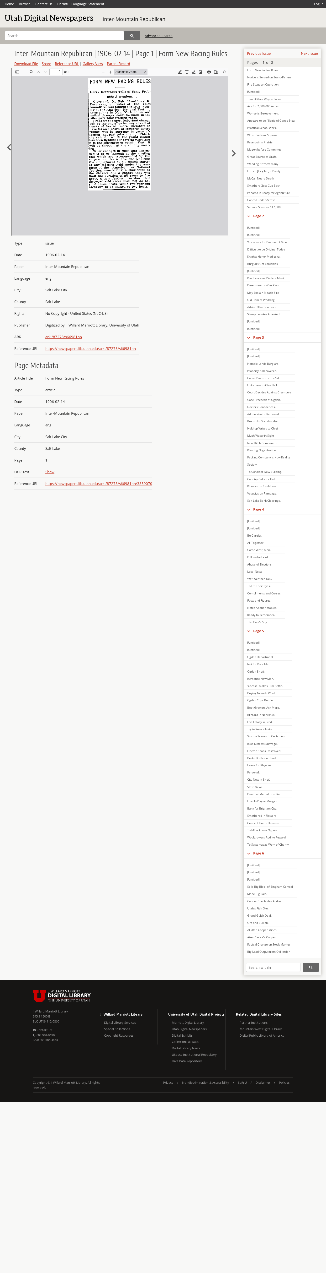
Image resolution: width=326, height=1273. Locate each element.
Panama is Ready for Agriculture (268, 193)
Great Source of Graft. (262, 157)
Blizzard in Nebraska (261, 715)
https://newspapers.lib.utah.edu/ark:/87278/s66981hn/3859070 (98, 483)
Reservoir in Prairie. (260, 142)
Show (49, 471)
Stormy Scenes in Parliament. (266, 736)
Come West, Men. (259, 550)
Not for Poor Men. (259, 664)
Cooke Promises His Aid (263, 378)
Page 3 (258, 337)
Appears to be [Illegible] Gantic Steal (271, 121)
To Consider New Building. (264, 472)
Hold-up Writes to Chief (262, 428)
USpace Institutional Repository (194, 1054)
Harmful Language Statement (80, 4)
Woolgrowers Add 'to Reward (266, 837)
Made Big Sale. (257, 894)
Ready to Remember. (261, 615)
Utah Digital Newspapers (189, 1029)
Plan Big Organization (261, 450)
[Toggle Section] (248, 216)
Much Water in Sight (260, 436)
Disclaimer (263, 1082)
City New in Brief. (258, 780)
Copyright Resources (118, 1035)
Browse (25, 4)
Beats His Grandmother (263, 421)
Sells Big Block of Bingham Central (270, 887)
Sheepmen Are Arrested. (263, 314)
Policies (284, 1082)
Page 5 (258, 631)
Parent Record (118, 63)
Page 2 (258, 216)
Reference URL (67, 63)
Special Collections (117, 1029)
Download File (26, 63)
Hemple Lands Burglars (263, 364)
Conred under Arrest (261, 200)
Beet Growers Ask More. (263, 708)
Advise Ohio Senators (261, 307)
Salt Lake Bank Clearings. (264, 501)
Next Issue (309, 53)
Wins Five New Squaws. (262, 135)
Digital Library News (186, 1048)
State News (254, 787)
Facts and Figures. (259, 600)
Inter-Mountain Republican (134, 19)
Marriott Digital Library (188, 1022)
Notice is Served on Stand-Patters (269, 77)
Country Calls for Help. (262, 479)
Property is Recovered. (262, 371)
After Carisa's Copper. (262, 937)
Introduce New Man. (260, 679)
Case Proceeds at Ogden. (264, 400)
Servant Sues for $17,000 (264, 207)
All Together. (255, 543)
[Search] (132, 35)
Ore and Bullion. (257, 923)
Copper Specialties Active (264, 901)
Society (252, 464)
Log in (319, 4)
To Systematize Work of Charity (268, 845)
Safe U (242, 1082)
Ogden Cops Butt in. (260, 700)
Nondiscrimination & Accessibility (205, 1082)
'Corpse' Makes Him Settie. (265, 686)
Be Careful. (254, 535)
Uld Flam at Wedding (261, 300)
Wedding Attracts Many (262, 164)
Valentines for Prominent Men (267, 242)
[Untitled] (253, 92)
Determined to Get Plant (263, 285)
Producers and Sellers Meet (265, 278)
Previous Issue (259, 53)
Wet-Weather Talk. (259, 579)
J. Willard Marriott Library (50, 1011)
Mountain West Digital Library (261, 1029)
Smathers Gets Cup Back (263, 186)
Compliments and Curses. (264, 593)
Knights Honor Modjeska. (263, 257)
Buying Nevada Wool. (261, 693)
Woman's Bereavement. (263, 113)
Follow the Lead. (257, 557)
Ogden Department (260, 657)
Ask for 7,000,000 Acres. (263, 106)
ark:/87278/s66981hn (63, 336)
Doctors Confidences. (261, 407)
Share (46, 63)
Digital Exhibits (182, 1035)
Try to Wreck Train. (259, 729)
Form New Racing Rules (262, 70)
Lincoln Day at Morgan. (262, 801)
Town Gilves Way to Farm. (264, 99)
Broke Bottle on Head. (261, 758)
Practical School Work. (262, 128)
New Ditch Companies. (262, 443)
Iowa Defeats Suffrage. (262, 744)
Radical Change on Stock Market (268, 944)
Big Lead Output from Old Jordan (268, 952)
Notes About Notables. (262, 608)
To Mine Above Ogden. (262, 830)
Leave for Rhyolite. (259, 765)
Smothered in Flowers (261, 816)
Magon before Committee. (264, 149)
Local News (254, 572)
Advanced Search (159, 35)
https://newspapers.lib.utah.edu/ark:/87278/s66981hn (90, 348)
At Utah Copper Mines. (262, 930)
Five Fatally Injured (259, 722)
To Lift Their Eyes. (259, 586)
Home (9, 4)
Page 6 (258, 853)
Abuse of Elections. (259, 564)
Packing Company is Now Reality (268, 457)
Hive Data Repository (187, 1061)
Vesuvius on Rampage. (262, 493)
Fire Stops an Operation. (263, 84)
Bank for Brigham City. (262, 808)
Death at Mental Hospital (263, 794)
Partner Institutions (254, 1022)
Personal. (253, 772)
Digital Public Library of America (262, 1035)
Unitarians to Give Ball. (262, 385)
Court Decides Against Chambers (269, 392)
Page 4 (258, 509)
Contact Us (44, 4)
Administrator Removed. (263, 414)
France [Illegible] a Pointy (263, 171)
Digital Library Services (120, 1022)
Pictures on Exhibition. (261, 486)
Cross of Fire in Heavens (263, 823)
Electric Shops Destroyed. (264, 751)
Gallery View (93, 63)
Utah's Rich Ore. (257, 908)
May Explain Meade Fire (263, 293)
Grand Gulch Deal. (259, 916)
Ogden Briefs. (256, 671)
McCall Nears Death (260, 178)
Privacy (168, 1082)
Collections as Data (185, 1041)
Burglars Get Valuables (262, 264)
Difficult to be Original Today (266, 249)
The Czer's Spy (257, 622)
